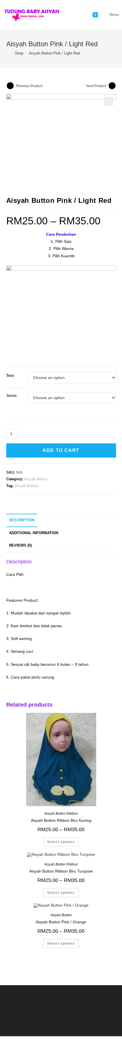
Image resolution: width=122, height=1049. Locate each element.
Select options (61, 842)
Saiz (10, 375)
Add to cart (61, 450)
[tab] (61, 520)
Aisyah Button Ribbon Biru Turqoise (61, 871)
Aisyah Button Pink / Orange (61, 922)
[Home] (7, 53)
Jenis (11, 395)
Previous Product (29, 86)
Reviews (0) (20, 545)
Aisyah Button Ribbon (61, 814)
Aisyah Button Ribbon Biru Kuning (61, 820)
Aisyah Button (35, 479)
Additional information (33, 533)
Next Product (96, 86)
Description (21, 520)
